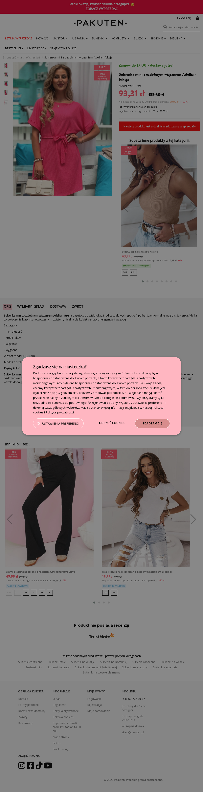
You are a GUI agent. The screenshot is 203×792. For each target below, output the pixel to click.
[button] (58, 423)
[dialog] (101, 396)
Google (109, 398)
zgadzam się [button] (152, 423)
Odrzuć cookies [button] (112, 423)
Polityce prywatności (60, 412)
